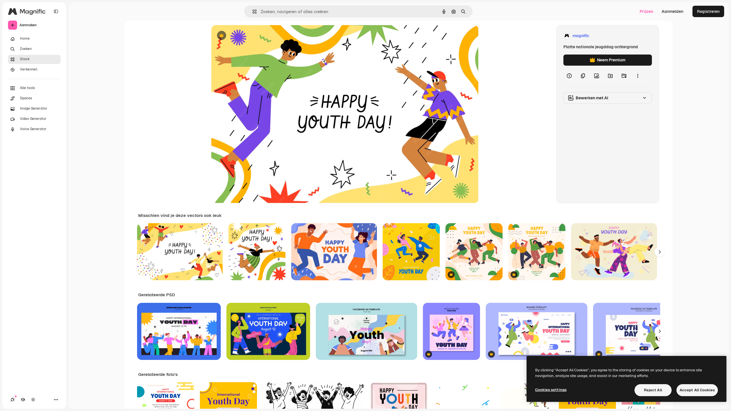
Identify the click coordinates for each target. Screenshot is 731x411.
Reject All (653, 390)
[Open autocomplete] (252, 11)
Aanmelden (672, 11)
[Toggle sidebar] (56, 11)
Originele (249, 36)
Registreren (708, 11)
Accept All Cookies (697, 390)
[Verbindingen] (12, 399)
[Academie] (22, 399)
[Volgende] (659, 251)
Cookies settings (551, 389)
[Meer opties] (637, 76)
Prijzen (646, 11)
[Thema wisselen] (33, 399)
